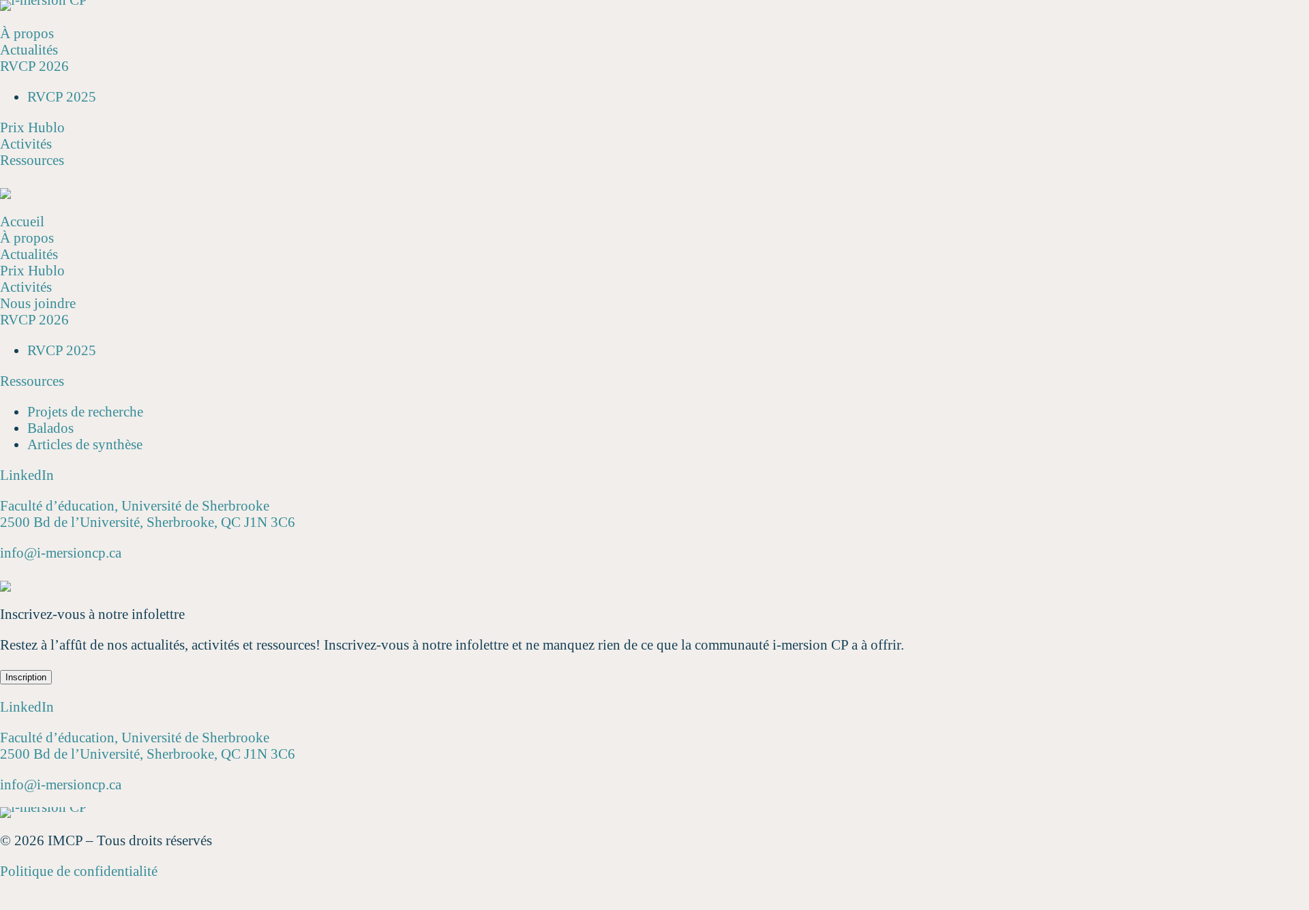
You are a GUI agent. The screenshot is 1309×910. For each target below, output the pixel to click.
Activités (26, 144)
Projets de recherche (85, 412)
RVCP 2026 (34, 66)
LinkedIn (27, 475)
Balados (50, 428)
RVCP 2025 (61, 97)
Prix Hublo (32, 127)
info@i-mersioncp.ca (60, 553)
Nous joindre (38, 303)
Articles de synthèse (84, 444)
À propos (27, 33)
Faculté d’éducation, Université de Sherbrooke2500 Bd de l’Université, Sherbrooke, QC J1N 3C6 (147, 514)
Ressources (32, 160)
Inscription (25, 677)
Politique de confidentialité (78, 871)
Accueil (22, 221)
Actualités (29, 50)
